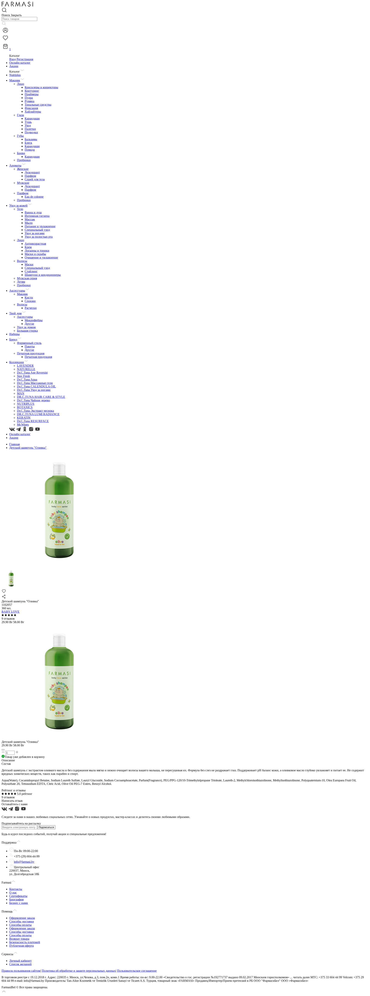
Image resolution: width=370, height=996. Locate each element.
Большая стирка (27, 330)
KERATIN (23, 417)
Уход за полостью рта (39, 236)
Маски (29, 264)
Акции (13, 66)
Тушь (28, 122)
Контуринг (32, 90)
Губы (20, 135)
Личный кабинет (20, 960)
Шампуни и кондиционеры (43, 274)
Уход (28, 125)
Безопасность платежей (24, 942)
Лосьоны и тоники (37, 250)
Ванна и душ (33, 212)
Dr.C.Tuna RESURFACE (33, 421)
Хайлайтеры (33, 111)
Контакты (15, 889)
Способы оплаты (20, 925)
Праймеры (32, 94)
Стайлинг (31, 271)
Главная (14, 444)
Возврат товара (19, 938)
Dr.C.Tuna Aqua (27, 379)
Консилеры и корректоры (41, 87)
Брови (21, 153)
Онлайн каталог (19, 62)
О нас (13, 892)
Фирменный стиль (29, 343)
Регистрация (25, 59)
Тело (20, 209)
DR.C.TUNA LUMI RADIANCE (38, 414)
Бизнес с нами (18, 903)
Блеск (28, 142)
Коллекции (16, 362)
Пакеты (30, 346)
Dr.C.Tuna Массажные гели (35, 383)
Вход (12, 59)
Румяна (29, 101)
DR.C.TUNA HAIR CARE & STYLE (41, 396)
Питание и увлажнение (40, 226)
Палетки (30, 129)
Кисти (29, 297)
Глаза (20, 115)
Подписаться (46, 827)
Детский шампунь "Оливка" (28, 447)
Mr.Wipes (23, 424)
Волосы (22, 261)
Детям (21, 281)
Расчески (31, 308)
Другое (29, 323)
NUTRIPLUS (25, 403)
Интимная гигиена (37, 216)
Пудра (29, 97)
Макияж (14, 80)
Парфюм (30, 175)
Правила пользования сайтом (21, 970)
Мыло (29, 222)
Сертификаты (18, 896)
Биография (16, 899)
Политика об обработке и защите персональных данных (79, 970)
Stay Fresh (23, 376)
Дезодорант (32, 172)
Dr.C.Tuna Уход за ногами (33, 390)
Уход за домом (26, 327)
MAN (20, 393)
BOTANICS (25, 407)
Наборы (14, 334)
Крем (28, 247)
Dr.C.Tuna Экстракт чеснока (35, 410)
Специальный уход (37, 229)
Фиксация (31, 108)
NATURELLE (26, 369)
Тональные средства (38, 104)
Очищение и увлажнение (41, 257)
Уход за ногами (35, 233)
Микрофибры (34, 320)
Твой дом (15, 313)
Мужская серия (27, 278)
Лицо (20, 83)
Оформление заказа (22, 918)
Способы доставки (21, 921)
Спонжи (30, 301)
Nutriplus (15, 75)
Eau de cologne (34, 196)
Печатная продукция (30, 353)
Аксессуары (17, 290)
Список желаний (20, 964)
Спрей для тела (35, 179)
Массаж (30, 219)
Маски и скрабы (35, 254)
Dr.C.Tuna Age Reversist (32, 372)
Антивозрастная (35, 243)
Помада (30, 149)
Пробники (24, 160)
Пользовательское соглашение (137, 970)
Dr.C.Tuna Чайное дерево (33, 400)
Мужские (23, 182)
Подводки (31, 132)
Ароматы (15, 165)
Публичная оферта (21, 945)
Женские (23, 169)
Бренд (13, 339)
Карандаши (32, 118)
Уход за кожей (18, 205)
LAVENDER (25, 365)
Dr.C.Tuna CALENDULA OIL (36, 386)
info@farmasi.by (24, 861)
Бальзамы (31, 139)
